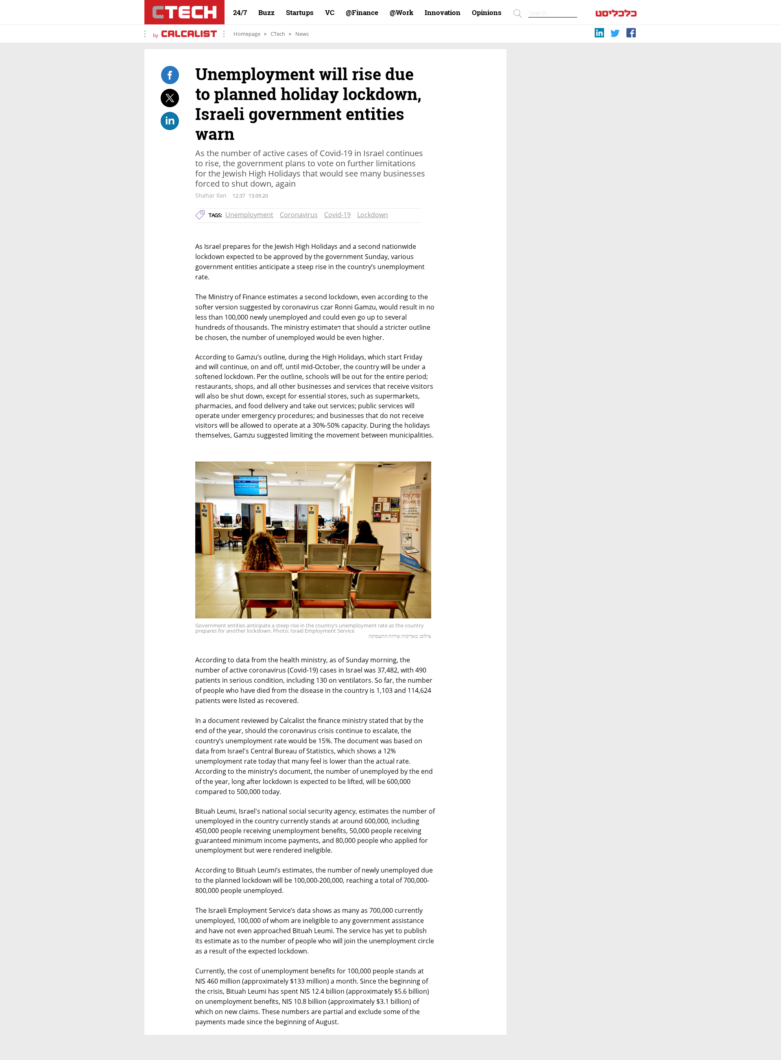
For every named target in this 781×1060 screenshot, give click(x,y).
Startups (300, 13)
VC (329, 13)
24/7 (240, 13)
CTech (278, 34)
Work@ (401, 13)
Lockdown (372, 214)
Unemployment (249, 214)
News (302, 34)
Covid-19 (337, 214)
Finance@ (362, 13)
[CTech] (184, 12)
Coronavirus (299, 214)
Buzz (266, 13)
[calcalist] (616, 14)
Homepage (246, 34)
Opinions (487, 13)
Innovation (442, 13)
